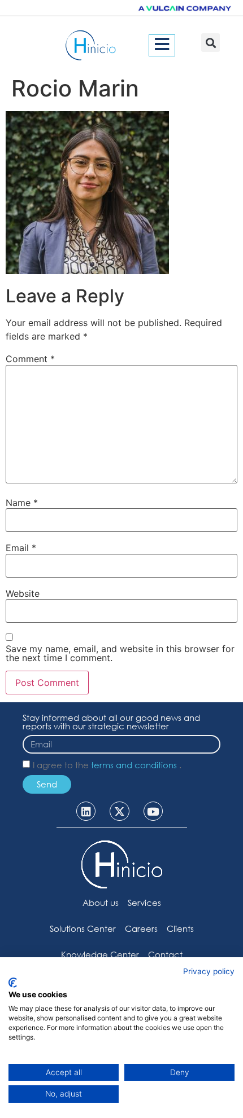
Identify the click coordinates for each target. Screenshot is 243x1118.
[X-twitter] (119, 811)
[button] (210, 42)
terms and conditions (135, 765)
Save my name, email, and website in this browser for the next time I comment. (120, 653)
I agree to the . (107, 765)
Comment (30, 358)
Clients (180, 928)
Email (21, 547)
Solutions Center (83, 928)
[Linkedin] (86, 811)
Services (144, 902)
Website (23, 593)
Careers (141, 928)
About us (101, 902)
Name (22, 502)
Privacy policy (209, 971)
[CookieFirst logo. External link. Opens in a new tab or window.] (12, 983)
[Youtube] (153, 811)
